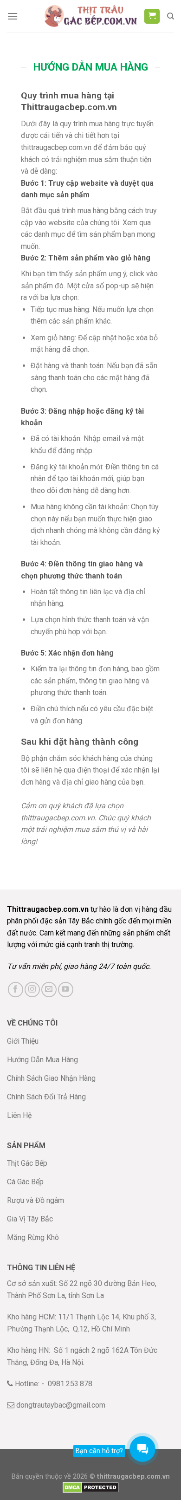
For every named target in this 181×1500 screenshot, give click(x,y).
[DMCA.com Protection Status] (91, 1487)
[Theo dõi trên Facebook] (15, 989)
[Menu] (12, 16)
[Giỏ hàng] (152, 16)
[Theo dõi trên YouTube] (65, 989)
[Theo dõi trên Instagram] (32, 989)
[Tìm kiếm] (170, 16)
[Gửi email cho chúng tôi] (49, 989)
